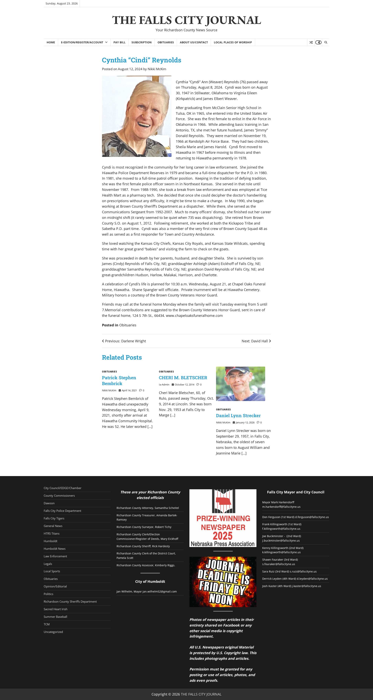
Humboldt (50, 541)
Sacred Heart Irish (55, 609)
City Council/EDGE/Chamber (62, 488)
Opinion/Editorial (55, 586)
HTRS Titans (51, 533)
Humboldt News (54, 549)
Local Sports (52, 571)
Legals (48, 564)
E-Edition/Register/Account (82, 42)
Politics (48, 594)
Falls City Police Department (62, 511)
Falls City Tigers (54, 518)
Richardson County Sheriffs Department (70, 601)
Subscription (142, 42)
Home (51, 42)
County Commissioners (59, 495)
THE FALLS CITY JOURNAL (186, 19)
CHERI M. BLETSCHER (183, 377)
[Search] (325, 42)
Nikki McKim (157, 69)
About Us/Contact (194, 42)
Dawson (49, 503)
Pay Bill (119, 42)
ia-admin (164, 384)
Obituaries (166, 42)
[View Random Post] (311, 42)
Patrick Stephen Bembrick (119, 380)
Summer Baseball (55, 617)
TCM (47, 624)
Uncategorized (53, 632)
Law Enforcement (55, 556)
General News (53, 526)
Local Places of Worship (233, 42)
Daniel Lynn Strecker (238, 415)
